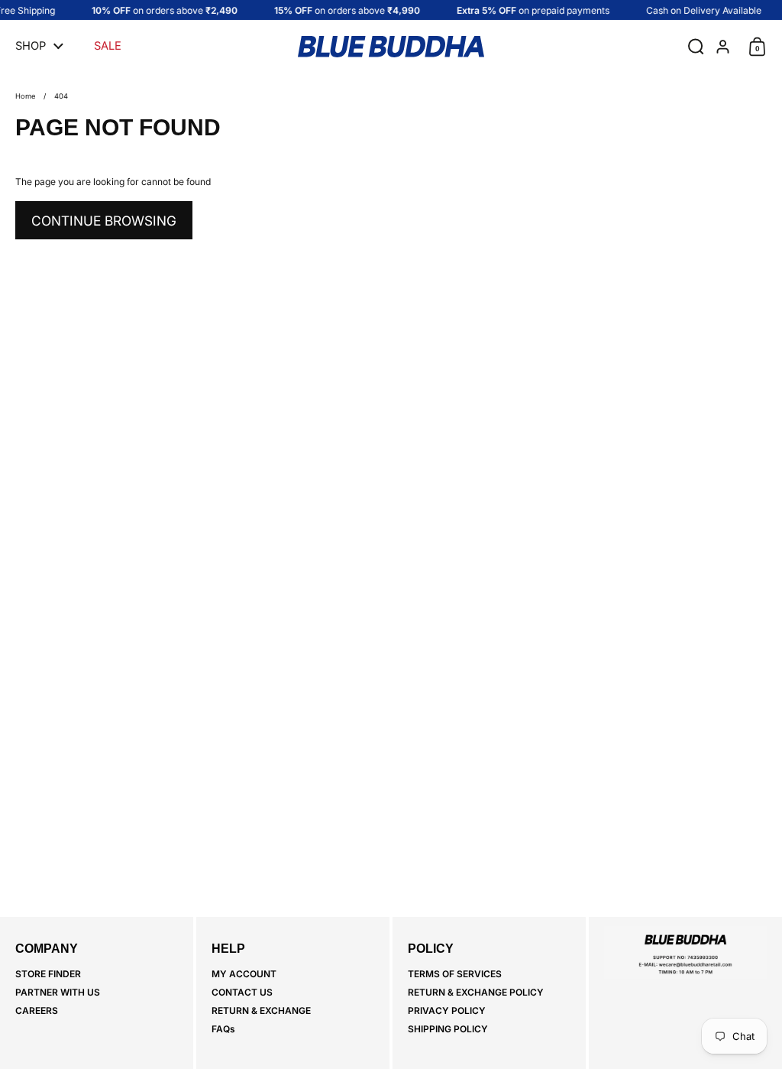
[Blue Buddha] (391, 46)
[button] (692, 46)
